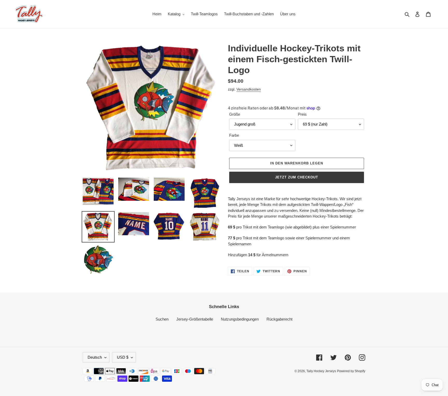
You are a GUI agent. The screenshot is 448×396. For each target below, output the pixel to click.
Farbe (234, 135)
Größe (234, 114)
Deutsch (95, 357)
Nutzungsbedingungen (240, 319)
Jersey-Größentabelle (194, 319)
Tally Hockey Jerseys (321, 371)
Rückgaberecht (279, 319)
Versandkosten (248, 89)
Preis (302, 114)
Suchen (162, 319)
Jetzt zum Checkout (296, 177)
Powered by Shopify (351, 371)
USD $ (122, 357)
